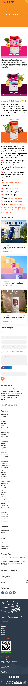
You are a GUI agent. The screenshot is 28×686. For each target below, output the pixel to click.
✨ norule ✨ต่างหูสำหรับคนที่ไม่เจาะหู (13, 283)
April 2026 (3, 423)
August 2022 (4, 483)
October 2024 (4, 463)
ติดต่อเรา (3, 634)
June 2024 (3, 472)
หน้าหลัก (3, 624)
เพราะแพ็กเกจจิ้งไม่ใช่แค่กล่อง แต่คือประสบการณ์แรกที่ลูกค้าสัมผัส (13, 398)
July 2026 (3, 417)
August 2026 (4, 414)
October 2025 (4, 437)
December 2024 (5, 459)
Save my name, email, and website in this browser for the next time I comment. (12, 352)
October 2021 (4, 505)
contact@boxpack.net (15, 198)
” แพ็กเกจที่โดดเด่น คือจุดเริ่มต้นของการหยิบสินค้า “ (14, 248)
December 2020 (5, 519)
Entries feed (4, 544)
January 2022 (4, 499)
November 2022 (5, 476)
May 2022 (3, 490)
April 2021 (3, 510)
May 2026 (3, 421)
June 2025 (3, 445)
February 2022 (5, 496)
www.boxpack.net (16, 205)
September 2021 (5, 508)
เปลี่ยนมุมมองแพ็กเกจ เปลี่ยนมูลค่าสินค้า (10, 396)
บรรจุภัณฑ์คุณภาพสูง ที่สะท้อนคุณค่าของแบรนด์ (14, 318)
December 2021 (5, 501)
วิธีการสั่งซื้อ (3, 630)
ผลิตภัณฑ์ (3, 628)
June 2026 (3, 419)
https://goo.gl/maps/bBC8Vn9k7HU (12, 182)
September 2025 (5, 439)
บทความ (11, 251)
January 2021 (4, 516)
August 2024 (4, 468)
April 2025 (3, 450)
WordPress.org (5, 548)
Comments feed (5, 546)
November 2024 (5, 461)
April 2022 (3, 492)
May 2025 (3, 448)
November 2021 (5, 503)
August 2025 (4, 441)
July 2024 (3, 470)
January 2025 (4, 457)
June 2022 (3, 488)
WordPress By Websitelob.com (14, 683)
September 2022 (5, 481)
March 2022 (4, 494)
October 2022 (4, 479)
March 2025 (4, 452)
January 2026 (4, 430)
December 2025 (5, 432)
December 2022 (5, 474)
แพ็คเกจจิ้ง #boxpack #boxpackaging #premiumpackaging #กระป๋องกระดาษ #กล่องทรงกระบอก (13, 210)
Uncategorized (5, 251)
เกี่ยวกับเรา (3, 626)
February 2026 (5, 428)
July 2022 (3, 485)
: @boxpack (18, 201)
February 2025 (4, 454)
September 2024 (5, 465)
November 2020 (5, 521)
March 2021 (4, 512)
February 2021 (4, 514)
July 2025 (3, 443)
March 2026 (4, 425)
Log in (2, 542)
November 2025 (5, 434)
